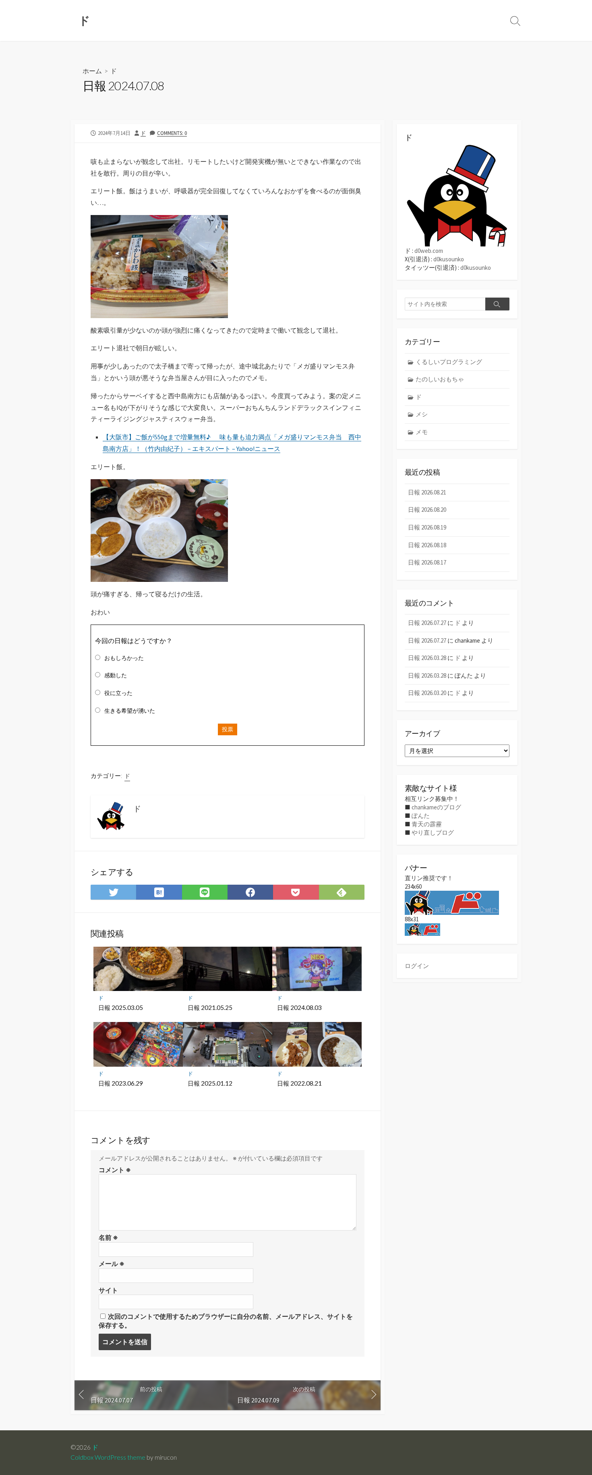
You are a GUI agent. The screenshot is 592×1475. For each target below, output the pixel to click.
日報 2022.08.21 (299, 1083)
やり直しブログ (433, 832)
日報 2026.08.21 (427, 492)
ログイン (417, 966)
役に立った (118, 693)
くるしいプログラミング (449, 362)
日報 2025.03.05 (120, 1007)
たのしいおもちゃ (440, 379)
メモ (422, 432)
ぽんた (421, 815)
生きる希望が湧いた (129, 710)
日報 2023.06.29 (120, 1083)
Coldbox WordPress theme (107, 1457)
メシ (422, 414)
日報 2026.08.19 (427, 527)
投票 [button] (227, 729)
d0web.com (428, 250)
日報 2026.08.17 (427, 562)
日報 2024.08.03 (299, 1007)
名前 (108, 1237)
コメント (115, 1170)
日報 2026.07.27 (427, 623)
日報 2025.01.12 (210, 1083)
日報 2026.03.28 (427, 658)
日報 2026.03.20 (427, 693)
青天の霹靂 (427, 824)
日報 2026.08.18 (427, 545)
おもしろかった (124, 658)
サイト (108, 1290)
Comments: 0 (172, 133)
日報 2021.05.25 (210, 1007)
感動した (115, 675)
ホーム (92, 70)
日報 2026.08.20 (427, 509)
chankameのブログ (436, 807)
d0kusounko (448, 259)
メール (111, 1264)
